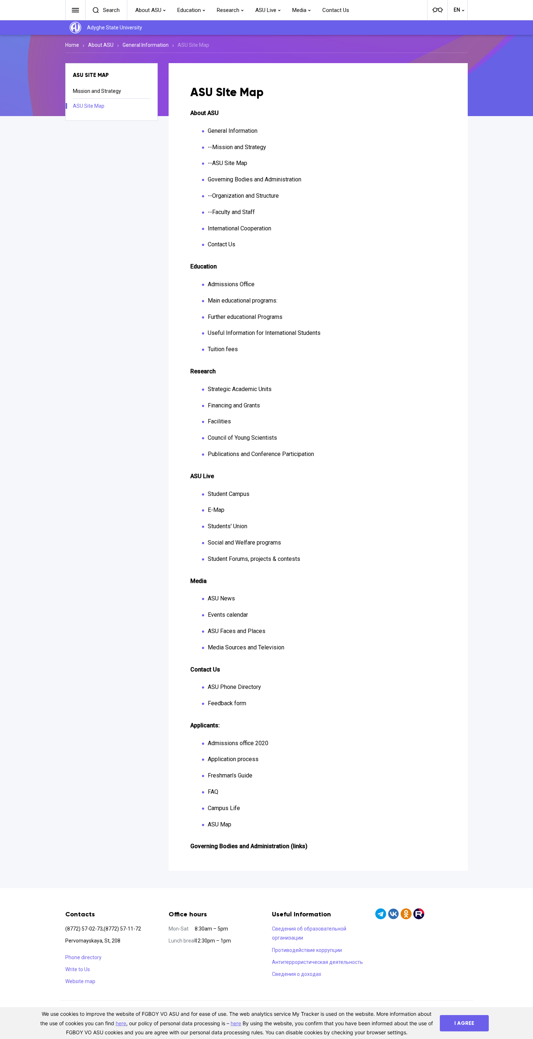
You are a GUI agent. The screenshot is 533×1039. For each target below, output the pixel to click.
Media (299, 10)
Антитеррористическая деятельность (317, 962)
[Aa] (437, 10)
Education (189, 10)
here (121, 1023)
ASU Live (265, 10)
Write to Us (77, 969)
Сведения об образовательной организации (309, 933)
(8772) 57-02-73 (84, 929)
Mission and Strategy (97, 91)
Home (72, 45)
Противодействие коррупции (307, 950)
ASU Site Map (88, 106)
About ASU (148, 10)
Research (228, 10)
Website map (80, 981)
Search (111, 10)
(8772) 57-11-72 (122, 929)
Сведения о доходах (296, 974)
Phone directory (83, 957)
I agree (464, 1023)
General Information (146, 45)
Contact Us (335, 10)
